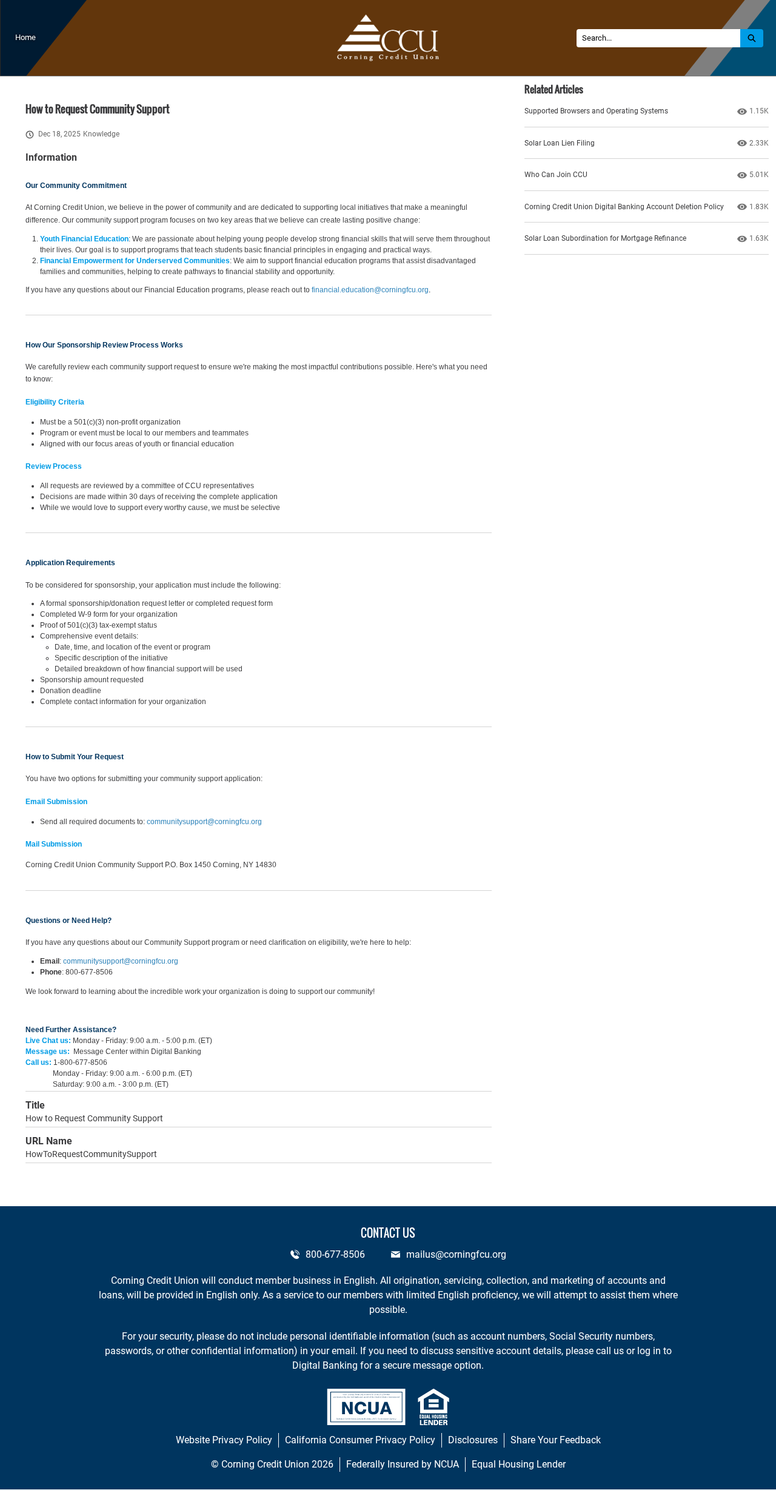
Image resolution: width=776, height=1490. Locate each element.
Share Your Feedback (555, 1440)
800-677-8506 (335, 1254)
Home (25, 37)
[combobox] (658, 38)
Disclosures (473, 1440)
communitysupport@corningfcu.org (204, 821)
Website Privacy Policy (224, 1440)
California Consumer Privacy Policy (360, 1440)
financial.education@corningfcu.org (370, 290)
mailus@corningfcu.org (456, 1254)
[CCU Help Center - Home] (388, 38)
